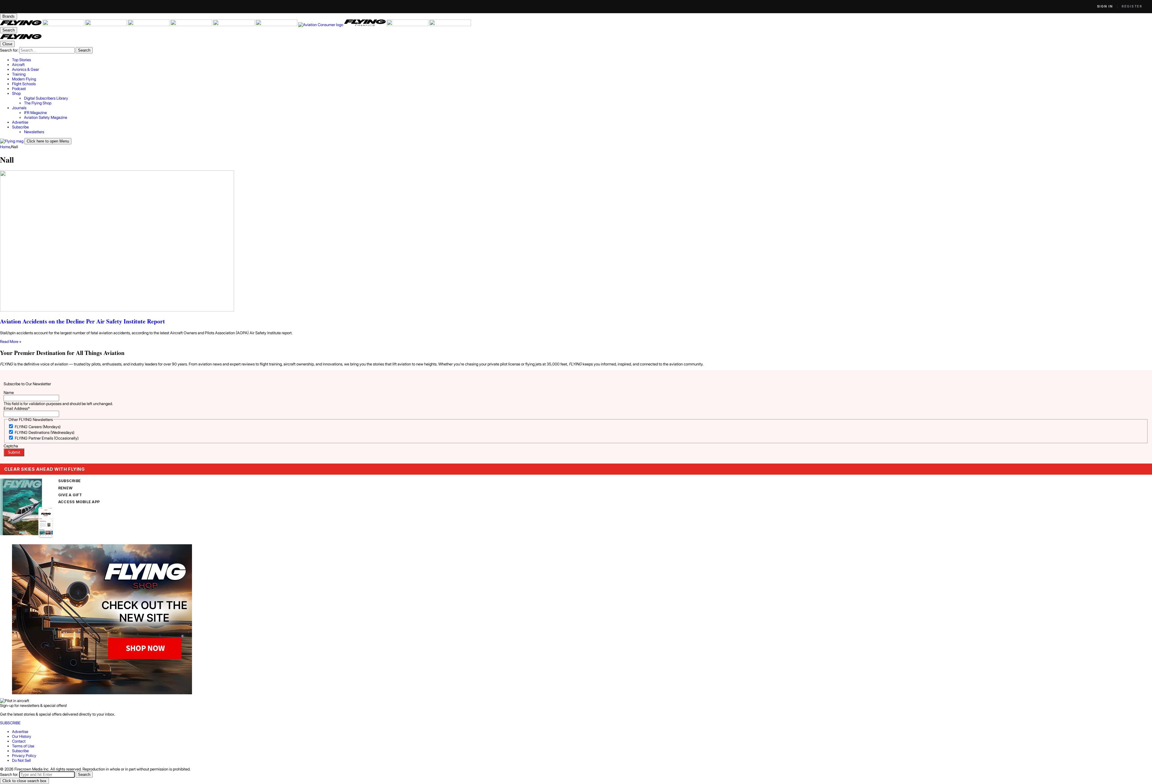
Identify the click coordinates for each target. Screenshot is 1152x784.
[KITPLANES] (234, 24)
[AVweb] (149, 24)
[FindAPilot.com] (408, 24)
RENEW (65, 488)
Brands (8, 16)
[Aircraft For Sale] (64, 24)
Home (5, 146)
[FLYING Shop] (450, 24)
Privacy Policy (24, 755)
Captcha (11, 445)
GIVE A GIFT (70, 495)
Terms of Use (23, 745)
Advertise (20, 731)
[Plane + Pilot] (277, 24)
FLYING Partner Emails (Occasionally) (47, 438)
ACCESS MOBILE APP (79, 502)
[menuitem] (582, 59)
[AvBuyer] (191, 24)
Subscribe (20, 750)
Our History (21, 736)
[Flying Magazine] (21, 24)
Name (9, 392)
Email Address (17, 408)
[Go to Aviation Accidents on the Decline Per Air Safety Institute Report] (576, 241)
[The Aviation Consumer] (321, 24)
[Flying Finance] (365, 24)
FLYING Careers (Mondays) (38, 426)
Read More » (10, 341)
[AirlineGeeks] (106, 24)
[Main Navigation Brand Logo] (21, 38)
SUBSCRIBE (69, 481)
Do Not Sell (21, 760)
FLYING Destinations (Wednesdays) (44, 432)
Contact (19, 741)
